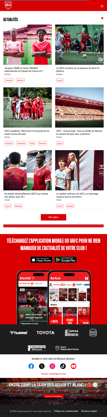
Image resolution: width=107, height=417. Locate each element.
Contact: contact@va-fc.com (53, 373)
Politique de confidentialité (66, 410)
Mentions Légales (89, 410)
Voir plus (53, 217)
